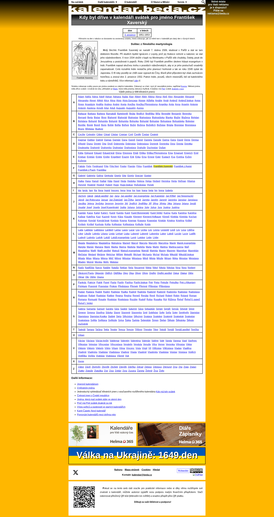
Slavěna (100, 312)
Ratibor (110, 295)
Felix (88, 166)
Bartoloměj (122, 113)
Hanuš (95, 181)
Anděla (99, 104)
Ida (79, 190)
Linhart (119, 233)
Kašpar (81, 216)
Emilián (91, 157)
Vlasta (133, 352)
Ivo (155, 190)
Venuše (147, 344)
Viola (138, 348)
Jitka (169, 203)
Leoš (172, 230)
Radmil (132, 292)
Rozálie (134, 299)
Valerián (146, 340)
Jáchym (82, 196)
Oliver (138, 273)
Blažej (177, 117)
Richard (160, 295)
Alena (159, 96)
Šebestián (146, 320)
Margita (82, 247)
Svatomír (167, 316)
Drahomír (95, 147)
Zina (175, 367)
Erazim (125, 157)
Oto (87, 277)
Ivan (138, 190)
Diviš (110, 144)
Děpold (81, 144)
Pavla (113, 282)
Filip (106, 166)
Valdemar (114, 340)
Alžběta (150, 100)
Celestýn (90, 134)
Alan (131, 96)
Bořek (111, 125)
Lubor (163, 233)
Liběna (190, 230)
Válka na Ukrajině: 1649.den (137, 455)
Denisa (195, 140)
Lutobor (141, 237)
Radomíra (172, 292)
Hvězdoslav (140, 185)
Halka (81, 181)
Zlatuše (89, 371)
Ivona (161, 190)
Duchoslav (152, 147)
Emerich (188, 153)
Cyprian (123, 134)
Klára (120, 216)
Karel (127, 213)
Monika (98, 262)
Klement (137, 216)
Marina (122, 247)
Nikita (148, 267)
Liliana (104, 233)
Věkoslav (82, 344)
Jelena (90, 203)
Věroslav (180, 344)
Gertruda (108, 175)
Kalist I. (104, 213)
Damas (107, 140)
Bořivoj (125, 125)
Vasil (184, 340)
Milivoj (118, 258)
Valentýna (136, 340)
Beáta (132, 113)
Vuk (127, 356)
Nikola (162, 267)
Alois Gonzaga (129, 100)
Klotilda (174, 216)
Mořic (106, 262)
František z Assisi (183, 166)
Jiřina (155, 203)
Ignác (85, 190)
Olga (131, 273)
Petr (163, 89)
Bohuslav (154, 121)
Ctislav (114, 134)
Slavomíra (136, 312)
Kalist (97, 213)
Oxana (100, 277)
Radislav (115, 292)
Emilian (82, 157)
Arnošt (99, 108)
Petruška (174, 282)
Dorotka (188, 144)
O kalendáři (130, 2)
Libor (80, 233)
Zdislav (148, 367)
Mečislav (82, 254)
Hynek (150, 185)
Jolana (185, 203)
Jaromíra (172, 200)
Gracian (139, 175)
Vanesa (177, 340)
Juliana (131, 207)
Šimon (155, 320)
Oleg (125, 273)
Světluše (112, 320)
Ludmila (91, 237)
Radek (98, 292)
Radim (106, 292)
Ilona (100, 190)
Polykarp (82, 286)
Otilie (190, 273)
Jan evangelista (141, 196)
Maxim (162, 250)
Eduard (98, 153)
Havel (116, 181)
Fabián (81, 166)
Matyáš (145, 250)
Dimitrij (97, 144)
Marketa (131, 247)
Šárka (128, 320)
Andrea (108, 104)
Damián (117, 140)
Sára (116, 309)
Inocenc (115, 190)
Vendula (138, 344)
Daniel (139, 140)
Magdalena (92, 243)
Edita (80, 153)
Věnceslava (116, 344)
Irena (122, 190)
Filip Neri (114, 166)
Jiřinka (162, 203)
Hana (88, 181)
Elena (119, 153)
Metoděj (128, 254)
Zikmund (167, 367)
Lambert (109, 230)
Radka (124, 292)
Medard (92, 254)
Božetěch (151, 125)
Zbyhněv (96, 367)
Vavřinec (192, 340)
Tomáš (170, 329)
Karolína (192, 213)
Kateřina (90, 216)
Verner (161, 344)
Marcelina (163, 243)
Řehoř (180, 299)
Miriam (167, 258)
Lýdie (155, 237)
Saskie (123, 309)
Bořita (118, 125)
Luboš (170, 233)
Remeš (136, 295)
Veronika (170, 344)
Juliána (139, 207)
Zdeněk (123, 367)
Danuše (157, 140)
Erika (138, 157)
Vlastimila (153, 352)
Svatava (148, 316)
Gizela (130, 175)
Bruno (81, 129)
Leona (156, 230)
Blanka (169, 117)
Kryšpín (82, 224)
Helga (148, 181)
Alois (118, 100)
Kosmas (132, 220)
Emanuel (178, 153)
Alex (170, 96)
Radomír (161, 292)
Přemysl (143, 286)
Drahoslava (130, 147)
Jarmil (138, 200)
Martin (156, 247)
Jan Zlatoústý (116, 200)
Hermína (165, 181)
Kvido (148, 224)
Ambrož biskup (186, 100)
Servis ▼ (182, 2)
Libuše (87, 233)
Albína (151, 96)
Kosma (184, 86)
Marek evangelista (186, 243)
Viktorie (82, 348)
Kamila (120, 213)
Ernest (151, 157)
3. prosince (130, 35)
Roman (193, 295)
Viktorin (91, 348)
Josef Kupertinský (110, 207)
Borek (90, 125)
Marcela (143, 243)
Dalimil (99, 140)
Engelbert (116, 157)
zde (136, 80)
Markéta (141, 247)
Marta (149, 247)
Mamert (126, 243)
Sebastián (150, 309)
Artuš (112, 108)
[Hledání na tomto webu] (203, 2)
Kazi (98, 216)
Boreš (97, 125)
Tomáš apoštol (182, 329)
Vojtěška (82, 356)
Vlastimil (142, 352)
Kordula (115, 220)
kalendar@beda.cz (142, 475)
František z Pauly (87, 170)
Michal (156, 254)
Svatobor (157, 316)
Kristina (171, 220)
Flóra (139, 166)
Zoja (111, 371)
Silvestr (184, 309)
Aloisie (141, 100)
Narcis (98, 267)
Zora (124, 371)
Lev (178, 230)
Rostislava (123, 299)
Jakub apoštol (101, 196)
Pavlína (129, 282)
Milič (111, 258)
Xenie (81, 361)
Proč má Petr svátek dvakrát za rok (94, 403)
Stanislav (195, 312)
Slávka (109, 312)
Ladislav (88, 230)
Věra (154, 344)
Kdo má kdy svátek (165, 391)
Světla (93, 320)
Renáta (144, 295)
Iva (133, 190)
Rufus (150, 299)
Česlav (145, 134)
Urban (81, 335)
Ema (170, 153)
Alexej (92, 100)
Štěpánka (181, 320)
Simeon (82, 312)
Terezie (130, 329)
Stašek (111, 316)
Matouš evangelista (130, 250)
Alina (112, 100)
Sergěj (167, 309)
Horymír (82, 185)
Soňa (168, 312)
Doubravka (83, 147)
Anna (177, 104)
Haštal (103, 181)
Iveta (150, 190)
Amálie (158, 100)
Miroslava (194, 258)
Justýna (175, 207)
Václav (81, 340)
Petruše (164, 282)
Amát (166, 100)
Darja (173, 140)
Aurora (140, 108)
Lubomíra (154, 233)
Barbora (101, 113)
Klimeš (165, 216)
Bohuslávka (178, 121)
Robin (176, 295)
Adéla (88, 96)
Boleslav (190, 121)
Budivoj (99, 129)
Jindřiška (142, 203)
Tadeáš (81, 329)
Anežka (131, 104)
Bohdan (195, 117)
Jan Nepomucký (185, 196)
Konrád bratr (103, 220)
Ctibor (99, 134)
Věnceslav (103, 344)
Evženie (82, 161)
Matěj (93, 250)
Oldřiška (117, 273)
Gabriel (81, 175)
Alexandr (189, 96)
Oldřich (108, 273)
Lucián (178, 233)
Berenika (187, 113)
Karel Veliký (156, 213)
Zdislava (157, 367)
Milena (104, 258)
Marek (173, 243)
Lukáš (107, 237)
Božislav (161, 125)
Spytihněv (184, 312)
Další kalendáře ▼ (107, 2)
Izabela (169, 190)
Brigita (170, 125)
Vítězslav (157, 348)
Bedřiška (149, 113)
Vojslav (173, 352)
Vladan (178, 348)
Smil (145, 312)
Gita (124, 175)
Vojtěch (192, 352)
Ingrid (107, 190)
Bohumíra (123, 121)
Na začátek (77, 2)
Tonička (195, 329)
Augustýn (131, 108)
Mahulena (116, 243)
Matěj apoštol (104, 250)
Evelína (180, 157)
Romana (82, 299)
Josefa (96, 207)
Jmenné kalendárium (87, 384)
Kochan (193, 216)
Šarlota (135, 320)
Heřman (182, 181)
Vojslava (182, 352)
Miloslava (137, 258)
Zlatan (193, 367)
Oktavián (99, 273)
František (147, 166)
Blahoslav (133, 117)
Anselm (185, 104)
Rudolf (142, 299)
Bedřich (140, 113)
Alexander (179, 96)
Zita (180, 367)
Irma (129, 190)
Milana (96, 258)
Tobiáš (162, 329)
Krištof (188, 220)
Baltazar (82, 113)
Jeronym (109, 203)
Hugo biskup (126, 185)
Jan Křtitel (171, 196)
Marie (115, 89)
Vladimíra (92, 352)
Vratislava (111, 356)
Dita (104, 144)
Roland (184, 295)
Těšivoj (138, 329)
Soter (175, 312)
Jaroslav (182, 200)
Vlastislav (164, 352)
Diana (90, 144)
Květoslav (117, 224)
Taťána (98, 329)
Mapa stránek (132, 469)
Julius (153, 207)
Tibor (155, 329)
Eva (173, 157)
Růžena (172, 299)
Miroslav (183, 258)
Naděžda (89, 267)
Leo (150, 230)
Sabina (81, 309)
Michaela (147, 254)
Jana (116, 196)
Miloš (145, 258)
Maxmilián (193, 250)
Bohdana (82, 121)
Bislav (97, 117)
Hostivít (100, 185)
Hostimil (91, 185)
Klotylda (183, 216)
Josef (89, 207)
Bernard (82, 117)
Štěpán (171, 320)
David (180, 140)
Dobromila (119, 144)
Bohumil (92, 121)
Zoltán (118, 371)
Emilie (99, 157)
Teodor (113, 329)
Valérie (155, 340)
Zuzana (132, 371)
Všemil (120, 356)
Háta (109, 181)
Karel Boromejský (140, 213)
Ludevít (81, 237)
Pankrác (82, 282)
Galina (99, 175)
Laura (125, 230)
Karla (174, 213)
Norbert (191, 267)
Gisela (117, 175)
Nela (130, 267)
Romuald (92, 299)
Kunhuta (99, 224)
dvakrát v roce (178, 89)
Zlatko (81, 371)
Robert (168, 295)
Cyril (130, 134)
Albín (144, 96)
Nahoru (118, 469)
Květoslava (128, 224)
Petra (156, 282)
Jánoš (81, 200)
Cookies (146, 469)
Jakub (90, 196)
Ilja (95, 190)
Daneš (131, 140)
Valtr (162, 340)
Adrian (108, 96)
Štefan (163, 320)
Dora (172, 144)
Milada (81, 258)
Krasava (141, 220)
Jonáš (193, 203)
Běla (158, 113)
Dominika (164, 144)
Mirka (175, 258)
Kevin (114, 216)
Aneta (123, 104)
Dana (124, 140)
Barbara (92, 113)
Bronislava (190, 125)
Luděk (192, 233)
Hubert (108, 185)
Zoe (106, 371)
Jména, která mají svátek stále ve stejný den (99, 399)
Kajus (90, 213)
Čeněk (137, 134)
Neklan (123, 267)
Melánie (101, 254)
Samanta (91, 309)
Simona (91, 312)
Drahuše (141, 147)
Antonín (82, 108)
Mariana (99, 247)
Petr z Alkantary (188, 282)
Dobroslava (143, 144)
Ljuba (127, 233)
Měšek (119, 254)
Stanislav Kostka (98, 316)
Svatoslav (190, 316)
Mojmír (90, 262)
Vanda (168, 340)
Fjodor (123, 166)
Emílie (106, 157)
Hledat (156, 469)
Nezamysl (139, 267)
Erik (132, 157)
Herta (174, 181)
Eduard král (108, 153)
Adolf (101, 96)
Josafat (81, 207)
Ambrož (173, 100)
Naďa (81, 267)
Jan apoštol (126, 196)
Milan (89, 258)
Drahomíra (106, 147)
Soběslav (153, 312)
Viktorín (99, 348)
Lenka (144, 230)
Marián (90, 247)
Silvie (191, 309)
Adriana (117, 96)
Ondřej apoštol (164, 273)
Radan (81, 292)
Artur (106, 108)
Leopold (165, 230)
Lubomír (144, 233)
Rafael (91, 295)
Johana (177, 203)
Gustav (147, 175)
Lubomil (135, 233)
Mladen (82, 262)
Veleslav (93, 344)
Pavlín (120, 282)
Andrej (116, 104)
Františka (101, 170)
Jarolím (154, 200)
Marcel (134, 243)
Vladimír (82, 352)
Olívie (145, 273)
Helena (140, 181)
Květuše (139, 224)
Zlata (186, 367)
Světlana (102, 320)
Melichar (110, 254)
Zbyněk (105, 367)
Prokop (113, 286)
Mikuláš (174, 254)
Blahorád (122, 117)
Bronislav (179, 125)
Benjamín (176, 113)
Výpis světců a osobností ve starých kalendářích (101, 407)
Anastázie (90, 104)
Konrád (92, 220)
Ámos (81, 104)
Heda (123, 181)
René (152, 295)
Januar (104, 200)
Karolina (182, 213)
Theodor (147, 329)
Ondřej (152, 273)
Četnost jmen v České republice (93, 395)
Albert (138, 96)
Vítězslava (168, 348)
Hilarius (191, 181)
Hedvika (131, 181)
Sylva (121, 320)
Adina (95, 96)
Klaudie (128, 216)
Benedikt (165, 113)
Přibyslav (153, 286)
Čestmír (154, 134)
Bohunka (134, 121)
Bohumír (113, 121)
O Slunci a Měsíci (160, 2)
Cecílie (81, 134)
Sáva (140, 309)
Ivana (144, 190)
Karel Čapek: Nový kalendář (91, 411)
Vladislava (114, 352)
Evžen (188, 157)
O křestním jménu (86, 388)
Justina (166, 207)
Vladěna (187, 348)
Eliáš (135, 153)
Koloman (82, 220)
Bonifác (82, 125)
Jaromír (163, 200)
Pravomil (92, 286)
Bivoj (103, 117)
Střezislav (128, 316)
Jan (111, 196)
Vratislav (100, 356)
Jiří (150, 203)
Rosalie (102, 299)
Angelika (163, 104)
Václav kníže (102, 340)
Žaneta (140, 371)
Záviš (88, 367)
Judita (123, 207)
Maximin (171, 250)
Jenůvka (99, 203)
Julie (146, 207)
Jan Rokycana (92, 200)
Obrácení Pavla (86, 273)
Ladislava (99, 230)
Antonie (194, 104)
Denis (187, 140)
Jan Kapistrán (158, 196)
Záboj (81, 367)
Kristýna (180, 220)
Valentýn (125, 340)
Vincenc (130, 348)
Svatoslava (83, 320)
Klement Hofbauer (152, 216)
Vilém (107, 348)
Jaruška (82, 203)
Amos (197, 100)
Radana (90, 292)
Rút (165, 299)
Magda (81, 243)
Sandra (109, 309)
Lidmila (96, 233)
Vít (149, 348)
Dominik (154, 144)
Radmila (141, 292)
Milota (152, 258)
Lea (138, 230)
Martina (164, 247)
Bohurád (144, 121)
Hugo (116, 185)
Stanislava (83, 316)
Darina (165, 140)
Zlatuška (98, 371)
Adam (81, 96)
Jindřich (133, 203)
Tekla (106, 329)
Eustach (166, 157)
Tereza (121, 329)
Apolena (91, 108)
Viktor (189, 344)
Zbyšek (114, 367)
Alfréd (100, 100)
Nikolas (170, 267)
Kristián (162, 220)
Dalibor (91, 140)
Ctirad (107, 134)
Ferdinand (97, 166)
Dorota (179, 144)
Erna (144, 157)
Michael (137, 254)
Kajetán (82, 213)
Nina (178, 267)
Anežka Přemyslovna (147, 104)
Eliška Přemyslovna (157, 153)
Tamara (90, 329)
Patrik (99, 282)
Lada (80, 230)
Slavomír (125, 312)
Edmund (88, 153)
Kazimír (106, 216)
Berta (90, 117)
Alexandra (83, 100)
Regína (127, 295)
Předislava (123, 286)
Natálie (106, 267)
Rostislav (112, 299)
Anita (171, 104)
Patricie (91, 282)
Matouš (115, 250)
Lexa (183, 230)
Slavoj (117, 312)
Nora (184, 267)
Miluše (160, 258)
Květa (108, 224)
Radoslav (183, 292)
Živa (156, 371)
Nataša (115, 267)
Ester (158, 157)
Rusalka (158, 299)
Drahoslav (118, 147)
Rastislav (101, 295)
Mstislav (114, 262)
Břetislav (89, 129)
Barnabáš (111, 113)
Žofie (161, 371)
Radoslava (194, 292)
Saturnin (132, 309)
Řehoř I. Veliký (85, 303)
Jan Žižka (129, 200)
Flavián (131, 166)
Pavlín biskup (141, 282)
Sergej (159, 309)
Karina (167, 213)
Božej (133, 125)
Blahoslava (145, 117)
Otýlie (93, 277)
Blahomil (112, 117)
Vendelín (127, 344)
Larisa (117, 230)
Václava (90, 340)
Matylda (154, 250)
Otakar (183, 273)
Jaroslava (193, 200)
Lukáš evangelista (120, 237)
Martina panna (176, 247)
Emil (196, 153)
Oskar (176, 273)
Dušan (162, 147)
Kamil (112, 213)
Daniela (148, 140)
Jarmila (146, 200)
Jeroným (119, 203)
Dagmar (82, 140)
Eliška (142, 153)
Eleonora (127, 153)
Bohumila (103, 121)
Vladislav (103, 352)
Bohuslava (165, 121)
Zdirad (140, 367)
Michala (165, 254)
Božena (141, 125)
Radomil (151, 292)
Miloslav (126, 258)
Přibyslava (164, 286)
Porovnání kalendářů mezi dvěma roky (96, 414)
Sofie (162, 312)
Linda (112, 233)
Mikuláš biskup (186, 254)
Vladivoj (125, 352)
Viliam (115, 348)
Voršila (91, 356)
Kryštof (90, 224)
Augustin (120, 108)
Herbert (156, 181)
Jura (160, 207)
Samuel (101, 309)
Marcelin (153, 243)
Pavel (106, 282)
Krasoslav (152, 220)
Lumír (133, 237)
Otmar (81, 277)
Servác (175, 309)
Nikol (155, 267)
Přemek (134, 286)
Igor (91, 190)
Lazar (132, 230)
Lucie (185, 233)
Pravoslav (103, 286)
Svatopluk (179, 316)
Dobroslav (130, 144)
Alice (106, 100)
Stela (118, 316)
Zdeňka (132, 367)
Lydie (149, 237)
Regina (119, 295)
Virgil (144, 348)
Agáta (125, 96)
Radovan (82, 295)
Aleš (165, 96)
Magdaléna (104, 243)
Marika (114, 247)
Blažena (186, 117)
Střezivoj (138, 316)
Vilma (122, 348)
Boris (103, 125)
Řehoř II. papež (192, 299)
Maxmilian (182, 250)
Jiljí (126, 203)
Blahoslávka (158, 117)
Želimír (148, 371)
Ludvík (99, 237)
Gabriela (91, 175)
